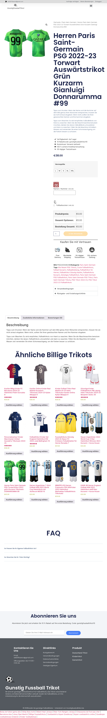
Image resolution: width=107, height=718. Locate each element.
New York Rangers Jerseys (64, 712)
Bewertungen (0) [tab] (55, 318)
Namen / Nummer (64, 189)
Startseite (57, 22)
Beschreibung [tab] (13, 318)
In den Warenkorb (75, 234)
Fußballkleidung (73, 270)
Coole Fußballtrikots (85, 267)
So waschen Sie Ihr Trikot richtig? (17, 557)
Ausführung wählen (14, 405)
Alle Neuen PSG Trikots (67, 267)
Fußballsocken (65, 205)
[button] (91, 6)
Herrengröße (60, 164)
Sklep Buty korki (28, 712)
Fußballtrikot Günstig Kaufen (71, 272)
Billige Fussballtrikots (37, 714)
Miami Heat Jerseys (44, 712)
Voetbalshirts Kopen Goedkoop (59, 714)
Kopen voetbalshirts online (84, 714)
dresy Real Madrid (20, 714)
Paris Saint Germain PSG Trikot (80, 277)
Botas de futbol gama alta (10, 712)
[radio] (55, 170)
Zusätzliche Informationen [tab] (33, 318)
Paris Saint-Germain (69, 22)
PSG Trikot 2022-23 (80, 280)
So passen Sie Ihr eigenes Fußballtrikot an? (20, 548)
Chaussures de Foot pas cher (88, 712)
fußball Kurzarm (60, 270)
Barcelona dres (6, 714)
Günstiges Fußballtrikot (70, 275)
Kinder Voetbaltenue (28, 717)
